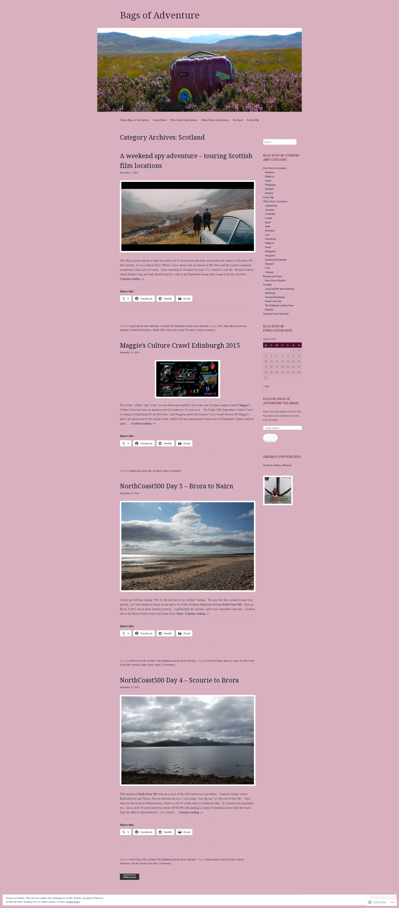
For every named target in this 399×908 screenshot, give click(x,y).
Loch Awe (241, 325)
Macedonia (270, 238)
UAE (267, 267)
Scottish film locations (140, 329)
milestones (125, 863)
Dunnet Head (212, 859)
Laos (267, 234)
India (267, 226)
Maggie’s (244, 405)
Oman (268, 180)
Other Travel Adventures (215, 120)
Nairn (179, 613)
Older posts (129, 877)
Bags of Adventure (160, 15)
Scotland (238, 120)
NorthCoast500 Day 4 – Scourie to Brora (179, 680)
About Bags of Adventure (134, 120)
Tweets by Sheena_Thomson (277, 465)
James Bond (230, 325)
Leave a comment (206, 329)
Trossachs (190, 329)
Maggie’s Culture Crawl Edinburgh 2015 (180, 345)
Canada (268, 218)
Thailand (269, 188)
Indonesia (270, 172)
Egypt (268, 222)
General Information (275, 297)
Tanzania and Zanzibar (276, 259)
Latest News (159, 120)
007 (220, 325)
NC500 (243, 660)
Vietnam (269, 272)
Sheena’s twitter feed (282, 457)
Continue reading (132, 279)
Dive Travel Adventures (184, 120)
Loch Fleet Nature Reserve (219, 660)
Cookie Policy (73, 901)
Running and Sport (272, 276)
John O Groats (227, 859)
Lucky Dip (253, 120)
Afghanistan (271, 205)
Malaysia (269, 176)
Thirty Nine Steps (168, 329)
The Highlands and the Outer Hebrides (189, 325)
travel (181, 329)
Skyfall (156, 329)
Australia (269, 209)
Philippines (270, 184)
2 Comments (168, 664)
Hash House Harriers (275, 280)
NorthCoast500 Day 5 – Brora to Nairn (176, 486)
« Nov (266, 386)
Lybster (240, 859)
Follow (270, 438)
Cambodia (270, 213)
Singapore (270, 255)
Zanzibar (269, 193)
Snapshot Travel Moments (276, 313)
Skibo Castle (147, 664)
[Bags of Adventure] (199, 70)
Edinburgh (134, 470)
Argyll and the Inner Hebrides (144, 325)
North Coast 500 (231, 604)
